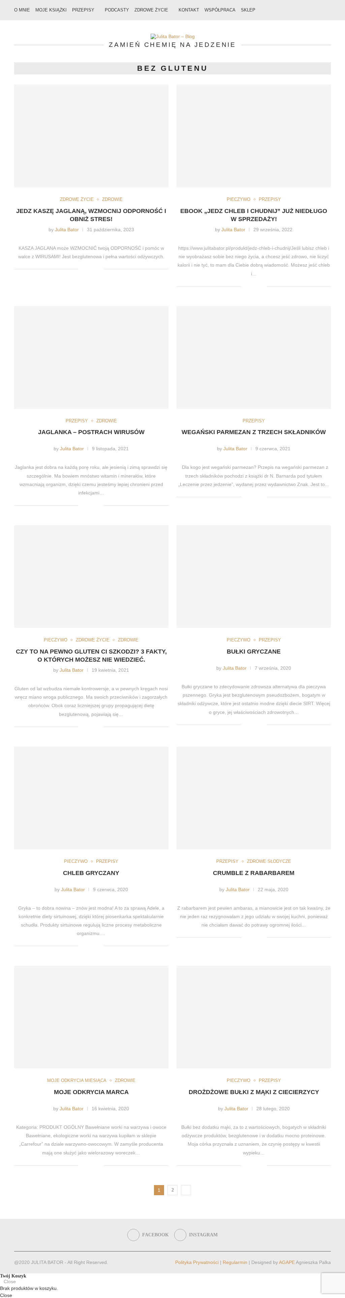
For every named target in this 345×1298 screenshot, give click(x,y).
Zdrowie (112, 199)
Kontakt (189, 9)
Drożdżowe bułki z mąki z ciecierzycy (254, 1092)
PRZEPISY (270, 199)
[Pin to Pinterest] (99, 269)
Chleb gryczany (91, 873)
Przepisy (83, 9)
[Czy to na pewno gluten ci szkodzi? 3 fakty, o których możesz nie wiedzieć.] (91, 576)
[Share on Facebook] (92, 269)
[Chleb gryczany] (91, 798)
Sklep (248, 9)
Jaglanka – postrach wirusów (91, 432)
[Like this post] (83, 269)
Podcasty (117, 9)
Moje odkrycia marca (91, 1092)
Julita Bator (67, 229)
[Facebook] (311, 10)
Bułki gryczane (254, 651)
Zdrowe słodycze (269, 861)
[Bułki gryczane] (254, 576)
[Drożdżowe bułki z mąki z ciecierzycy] (254, 1017)
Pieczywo (238, 199)
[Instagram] (318, 10)
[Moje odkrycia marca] (91, 1017)
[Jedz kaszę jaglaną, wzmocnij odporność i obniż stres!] (91, 136)
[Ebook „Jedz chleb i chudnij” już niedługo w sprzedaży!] (254, 136)
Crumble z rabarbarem (253, 873)
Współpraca (220, 9)
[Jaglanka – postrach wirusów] (91, 357)
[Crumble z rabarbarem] (254, 798)
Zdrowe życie (151, 9)
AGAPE (287, 1262)
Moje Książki (51, 9)
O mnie (22, 9)
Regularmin (235, 1262)
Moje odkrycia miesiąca (76, 1080)
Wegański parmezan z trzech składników (254, 432)
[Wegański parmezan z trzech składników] (254, 357)
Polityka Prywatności (197, 1262)
